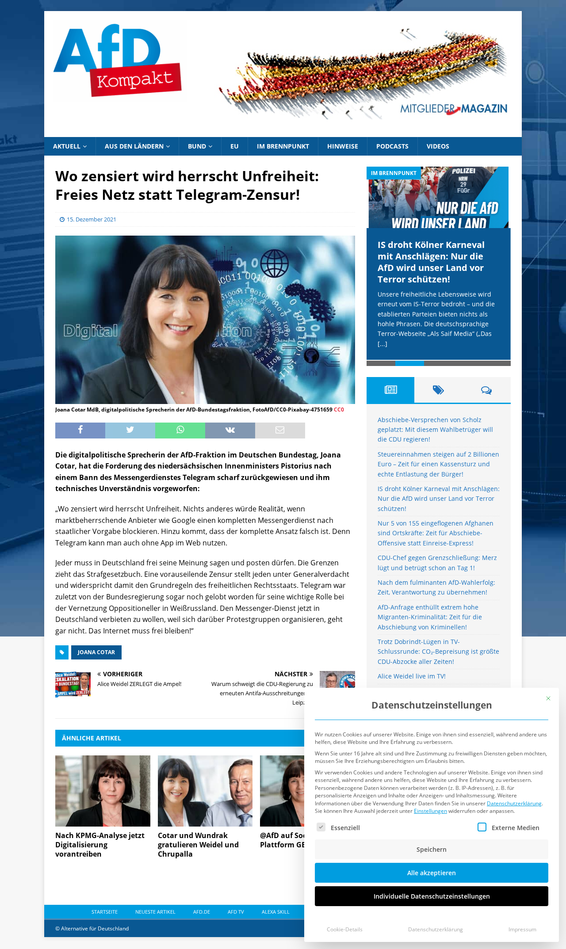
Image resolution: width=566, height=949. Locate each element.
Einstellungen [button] (430, 811)
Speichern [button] (432, 849)
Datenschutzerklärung (514, 803)
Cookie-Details (345, 929)
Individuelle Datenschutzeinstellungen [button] (432, 896)
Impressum (522, 929)
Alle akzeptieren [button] (431, 873)
